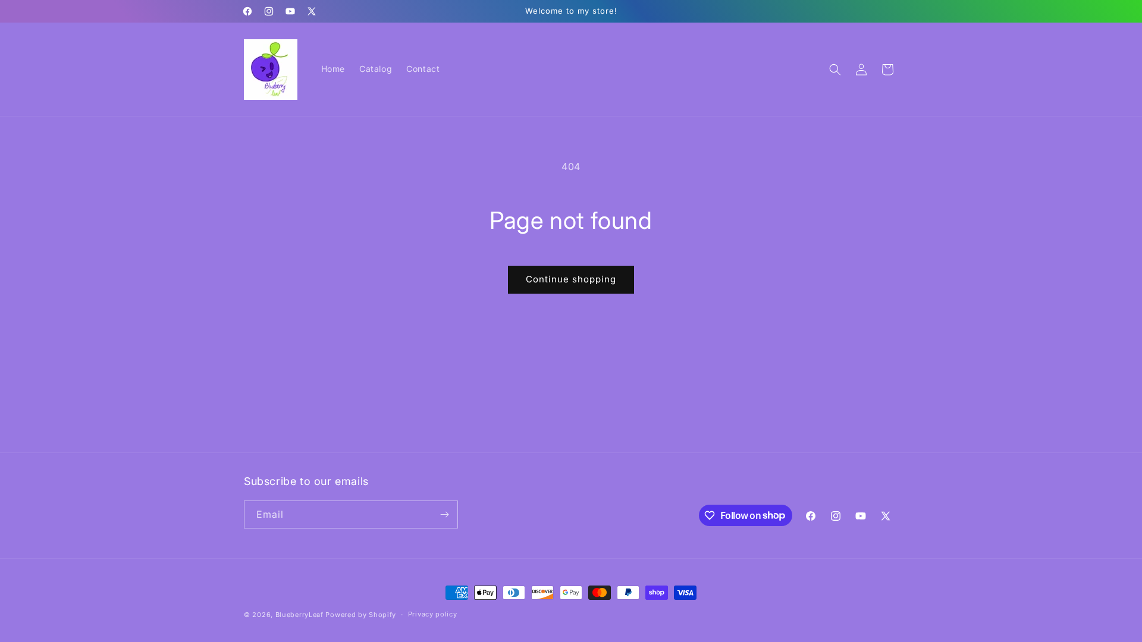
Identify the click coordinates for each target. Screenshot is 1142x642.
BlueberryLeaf (299, 614)
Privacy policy (432, 614)
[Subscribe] (444, 514)
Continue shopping (571, 279)
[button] (835, 69)
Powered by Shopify (360, 614)
